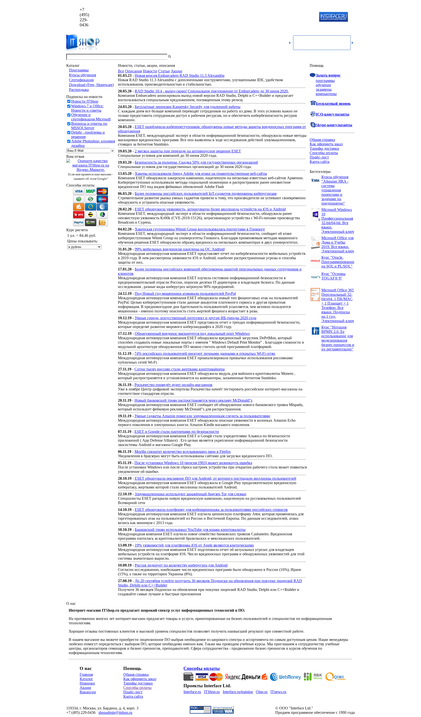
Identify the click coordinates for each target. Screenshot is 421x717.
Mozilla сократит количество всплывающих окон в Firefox (182, 451)
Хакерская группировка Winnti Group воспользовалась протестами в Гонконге (200, 229)
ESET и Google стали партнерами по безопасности (176, 431)
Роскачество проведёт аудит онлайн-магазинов (173, 385)
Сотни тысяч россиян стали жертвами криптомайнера (179, 369)
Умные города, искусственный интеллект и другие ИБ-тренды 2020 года (195, 318)
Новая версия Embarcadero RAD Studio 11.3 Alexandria (179, 75)
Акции (176, 71)
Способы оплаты (324, 153)
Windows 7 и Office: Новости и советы (87, 108)
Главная (86, 674)
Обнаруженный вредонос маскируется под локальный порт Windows (192, 333)
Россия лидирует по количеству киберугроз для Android (181, 565)
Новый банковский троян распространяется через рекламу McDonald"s (193, 400)
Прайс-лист (319, 157)
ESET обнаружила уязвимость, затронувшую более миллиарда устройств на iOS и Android (210, 209)
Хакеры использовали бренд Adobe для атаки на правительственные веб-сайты (201, 173)
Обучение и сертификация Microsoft (91, 117)
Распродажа (79, 90)
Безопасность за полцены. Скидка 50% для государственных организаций (196, 162)
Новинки (87, 683)
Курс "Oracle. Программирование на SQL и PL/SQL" (337, 261)
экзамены (324, 89)
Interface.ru (192, 692)
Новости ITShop (84, 101)
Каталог (86, 679)
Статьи (164, 71)
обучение (323, 85)
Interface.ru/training (238, 692)
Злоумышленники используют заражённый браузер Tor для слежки (190, 494)
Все (121, 71)
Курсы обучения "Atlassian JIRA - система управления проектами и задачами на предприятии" (334, 190)
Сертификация (81, 80)
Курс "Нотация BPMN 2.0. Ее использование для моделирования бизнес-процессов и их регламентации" (337, 338)
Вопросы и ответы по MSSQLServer (89, 125)
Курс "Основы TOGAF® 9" (333, 276)
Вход (350, 57)
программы (325, 81)
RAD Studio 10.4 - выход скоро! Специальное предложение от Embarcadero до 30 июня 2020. (212, 91)
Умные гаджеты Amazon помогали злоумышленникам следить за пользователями (202, 416)
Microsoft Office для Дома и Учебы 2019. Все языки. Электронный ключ (337, 244)
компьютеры (326, 94)
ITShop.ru (212, 692)
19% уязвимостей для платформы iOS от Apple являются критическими (194, 545)
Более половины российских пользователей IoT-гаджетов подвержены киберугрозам (206, 193)
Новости (150, 71)
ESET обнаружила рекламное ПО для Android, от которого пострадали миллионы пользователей (215, 478)
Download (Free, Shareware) (91, 85)
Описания (133, 71)
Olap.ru (262, 692)
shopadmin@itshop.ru (273, 17)
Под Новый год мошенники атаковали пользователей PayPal (185, 293)
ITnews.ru (278, 692)
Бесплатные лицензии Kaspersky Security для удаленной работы (187, 107)
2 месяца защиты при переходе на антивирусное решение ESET (188, 151)
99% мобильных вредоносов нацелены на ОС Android (180, 249)
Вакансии (88, 692)
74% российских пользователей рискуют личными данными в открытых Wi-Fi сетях (204, 353)
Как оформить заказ (326, 144)
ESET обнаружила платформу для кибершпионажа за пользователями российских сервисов (211, 510)
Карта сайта (319, 161)
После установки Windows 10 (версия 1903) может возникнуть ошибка (193, 463)
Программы (79, 70)
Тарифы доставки (324, 148)
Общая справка (322, 140)
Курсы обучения (82, 75)
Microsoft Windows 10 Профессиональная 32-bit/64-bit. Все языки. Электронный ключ (337, 221)
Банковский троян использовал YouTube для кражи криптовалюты (190, 530)
